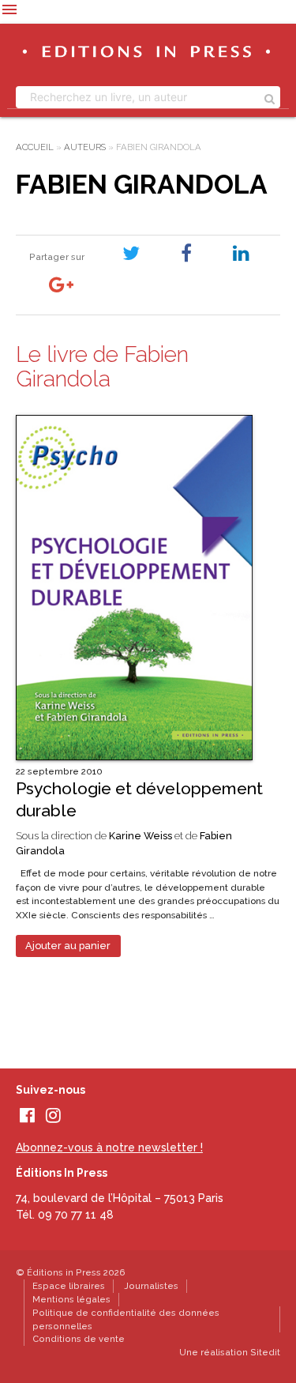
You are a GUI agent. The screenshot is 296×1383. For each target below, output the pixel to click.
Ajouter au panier (68, 946)
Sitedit (265, 1352)
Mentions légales (71, 1299)
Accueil (35, 147)
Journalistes (151, 1285)
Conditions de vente (78, 1338)
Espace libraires (68, 1285)
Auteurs (85, 147)
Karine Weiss (140, 836)
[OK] (269, 97)
